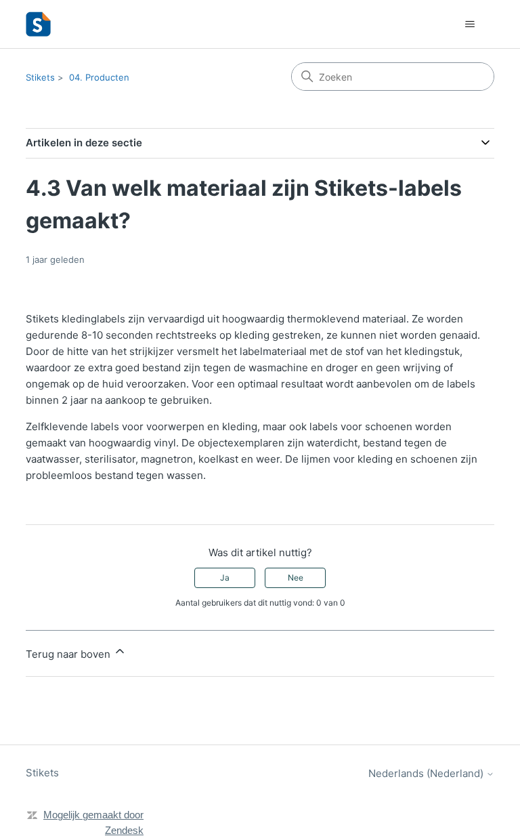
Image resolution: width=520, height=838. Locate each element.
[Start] (38, 24)
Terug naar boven (69, 654)
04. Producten (99, 77)
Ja (225, 577)
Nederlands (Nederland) (427, 773)
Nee (295, 577)
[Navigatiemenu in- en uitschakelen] (470, 24)
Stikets (40, 77)
